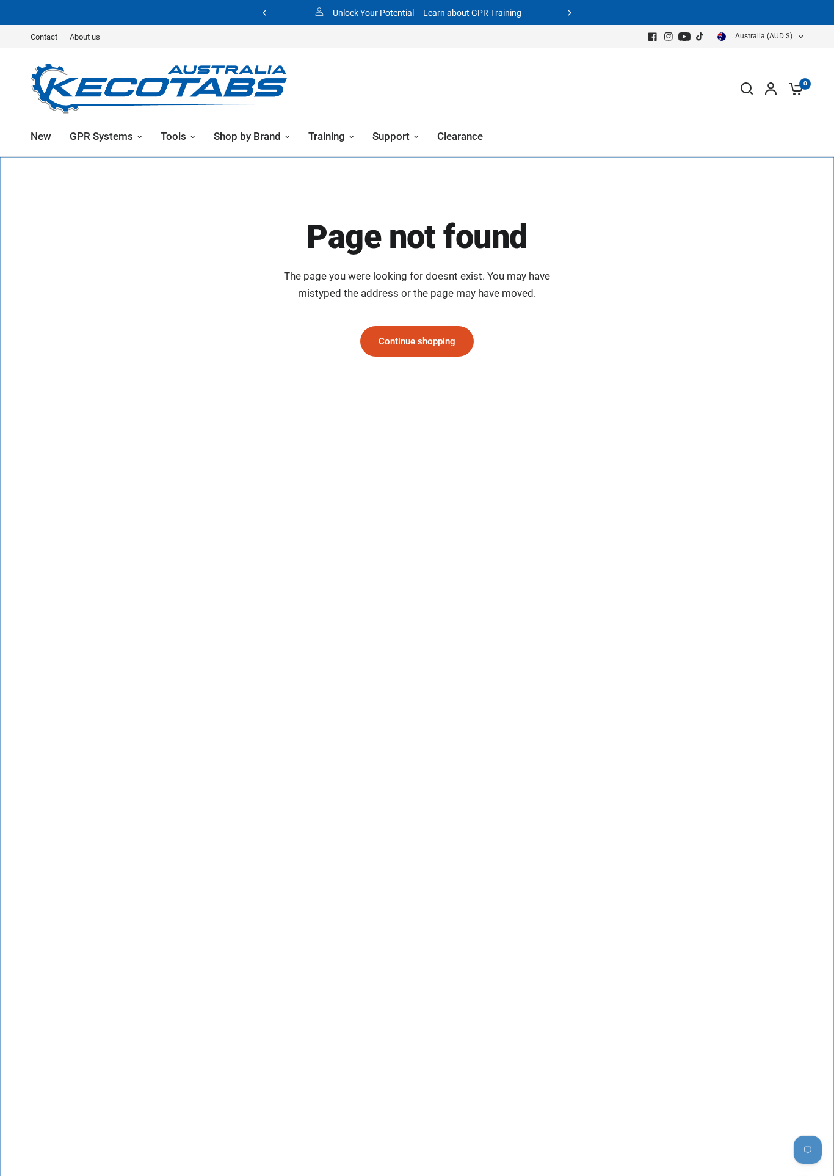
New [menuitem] (41, 136)
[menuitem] (47, 37)
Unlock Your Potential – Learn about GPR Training (427, 13)
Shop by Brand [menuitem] (247, 136)
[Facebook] (653, 37)
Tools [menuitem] (173, 136)
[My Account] (771, 88)
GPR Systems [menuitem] (101, 136)
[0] (793, 88)
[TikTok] (700, 37)
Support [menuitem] (391, 136)
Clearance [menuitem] (460, 136)
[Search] (746, 88)
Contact (44, 37)
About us (85, 37)
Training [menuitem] (326, 136)
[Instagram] (668, 37)
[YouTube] (684, 37)
